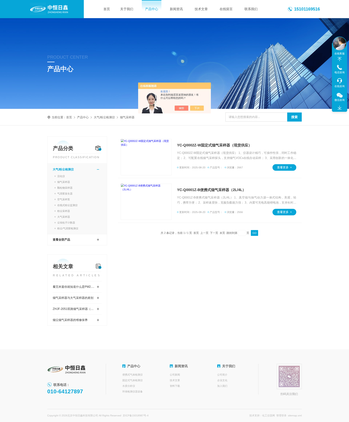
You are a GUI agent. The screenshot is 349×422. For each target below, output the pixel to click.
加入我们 (222, 385)
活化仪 (61, 176)
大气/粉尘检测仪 (104, 117)
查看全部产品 (61, 239)
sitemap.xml (295, 415)
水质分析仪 (128, 385)
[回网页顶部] (339, 59)
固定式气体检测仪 (132, 380)
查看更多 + (284, 167)
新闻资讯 (176, 9)
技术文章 (201, 9)
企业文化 (222, 380)
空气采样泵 (63, 199)
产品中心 (151, 9)
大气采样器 (63, 216)
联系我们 (251, 9)
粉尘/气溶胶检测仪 (67, 228)
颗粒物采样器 (65, 187)
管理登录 (281, 415)
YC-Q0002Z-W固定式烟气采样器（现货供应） (214, 145)
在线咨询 (339, 86)
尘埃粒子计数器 (66, 222)
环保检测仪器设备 (132, 391)
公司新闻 (175, 374)
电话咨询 (339, 72)
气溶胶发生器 (65, 193)
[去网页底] (339, 107)
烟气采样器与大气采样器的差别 (73, 297)
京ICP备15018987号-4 (136, 415)
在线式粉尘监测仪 (67, 205)
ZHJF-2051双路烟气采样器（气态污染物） (77, 308)
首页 (106, 9)
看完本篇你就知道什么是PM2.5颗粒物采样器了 (77, 286)
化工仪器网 (268, 415)
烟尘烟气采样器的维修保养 (70, 319)
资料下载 (175, 385)
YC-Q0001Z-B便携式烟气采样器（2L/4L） (211, 190)
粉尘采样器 (63, 211)
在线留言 (226, 9)
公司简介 (222, 374)
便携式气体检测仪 (132, 374)
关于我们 (126, 9)
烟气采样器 (63, 182)
